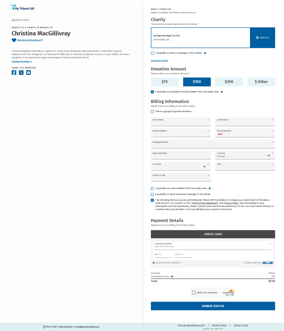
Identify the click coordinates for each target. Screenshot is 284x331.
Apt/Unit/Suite (160, 153)
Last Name (222, 119)
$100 (197, 82)
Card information (163, 243)
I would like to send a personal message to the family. (183, 194)
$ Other (261, 82)
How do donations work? (191, 325)
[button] (205, 54)
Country (221, 153)
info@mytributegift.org (87, 327)
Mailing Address (160, 142)
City (219, 164)
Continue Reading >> (22, 61)
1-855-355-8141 (65, 327)
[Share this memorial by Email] (28, 72)
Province (157, 164)
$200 (229, 82)
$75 (165, 82)
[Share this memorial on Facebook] (14, 72)
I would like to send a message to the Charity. (178, 52)
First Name (158, 119)
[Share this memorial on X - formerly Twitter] (21, 72)
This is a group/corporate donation (173, 111)
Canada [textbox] (221, 156)
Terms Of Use (241, 325)
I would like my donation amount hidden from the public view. (187, 91)
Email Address (159, 130)
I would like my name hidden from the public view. (181, 188)
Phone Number (224, 130)
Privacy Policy (219, 325)
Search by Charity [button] (159, 60)
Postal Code (159, 175)
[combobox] (220, 134)
